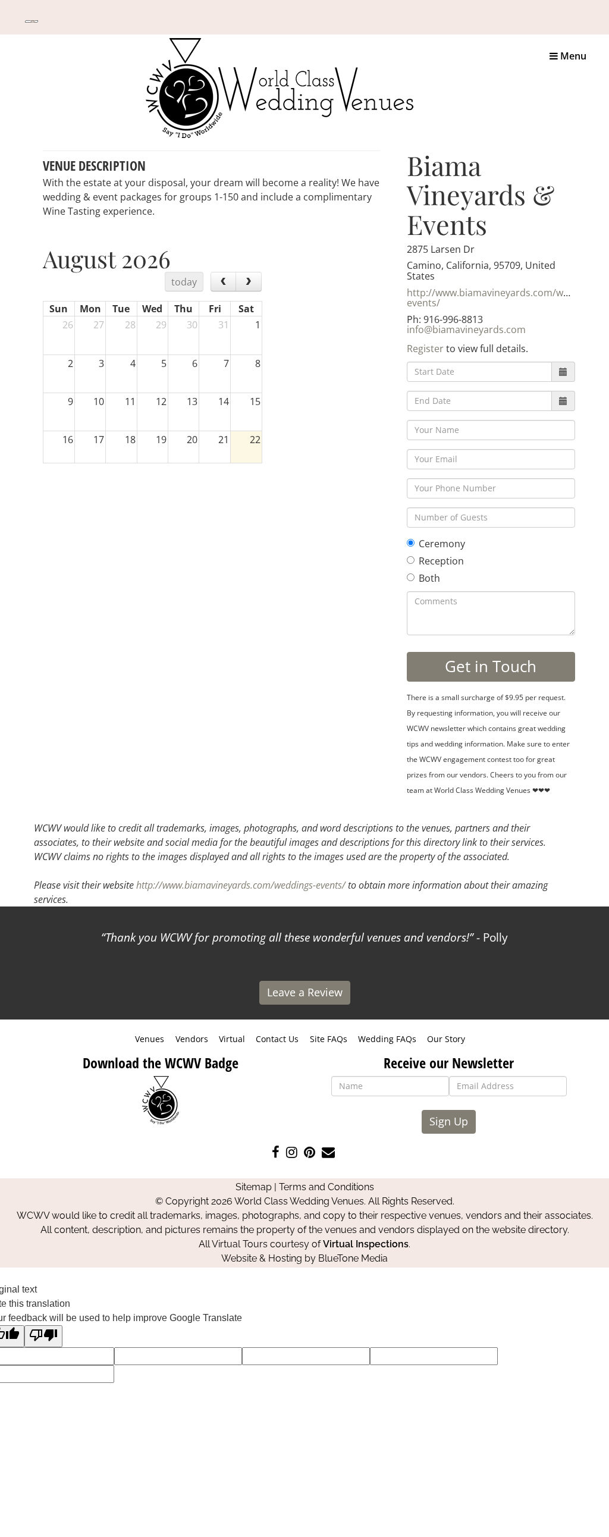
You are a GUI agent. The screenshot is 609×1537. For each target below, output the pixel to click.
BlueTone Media (353, 1258)
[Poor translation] (43, 1336)
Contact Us (277, 1038)
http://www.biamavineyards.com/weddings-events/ (504, 298)
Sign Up (448, 1121)
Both (429, 578)
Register (425, 348)
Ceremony (442, 543)
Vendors (191, 1038)
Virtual (232, 1038)
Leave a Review (305, 992)
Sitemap (254, 1187)
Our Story (446, 1038)
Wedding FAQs (387, 1038)
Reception (441, 560)
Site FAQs (328, 1038)
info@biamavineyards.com (466, 329)
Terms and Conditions (326, 1187)
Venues (149, 1038)
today (184, 281)
